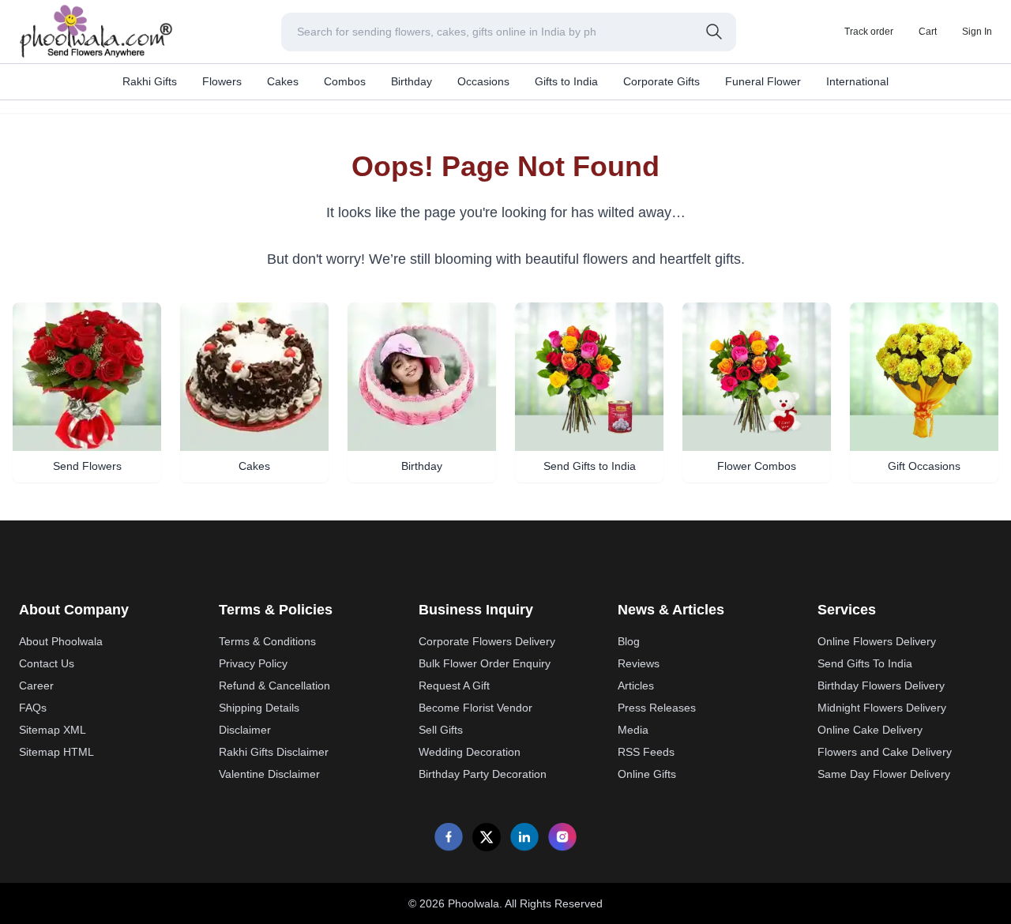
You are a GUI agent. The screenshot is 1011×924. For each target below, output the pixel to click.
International (857, 81)
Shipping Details (259, 707)
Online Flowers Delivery (876, 641)
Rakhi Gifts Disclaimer (274, 752)
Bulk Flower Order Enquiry (485, 663)
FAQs (33, 707)
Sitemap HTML (56, 752)
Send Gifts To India (864, 663)
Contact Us (46, 663)
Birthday (411, 81)
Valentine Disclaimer (269, 774)
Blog (629, 641)
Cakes (283, 81)
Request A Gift (454, 685)
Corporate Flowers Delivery (487, 641)
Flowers (222, 81)
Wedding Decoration (470, 752)
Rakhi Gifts (149, 81)
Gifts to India (566, 81)
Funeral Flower (763, 81)
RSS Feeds (646, 752)
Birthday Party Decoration (483, 774)
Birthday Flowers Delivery (881, 685)
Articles (636, 685)
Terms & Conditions (267, 641)
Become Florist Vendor (475, 707)
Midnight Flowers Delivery (881, 707)
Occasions (483, 81)
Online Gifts (647, 774)
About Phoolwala (61, 641)
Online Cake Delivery (870, 729)
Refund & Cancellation (274, 685)
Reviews (639, 663)
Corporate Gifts (661, 81)
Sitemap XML (52, 729)
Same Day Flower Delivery (883, 774)
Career (36, 685)
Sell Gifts (441, 729)
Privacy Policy (253, 663)
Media (633, 729)
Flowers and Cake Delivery (884, 752)
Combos (345, 81)
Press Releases (657, 707)
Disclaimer (245, 729)
